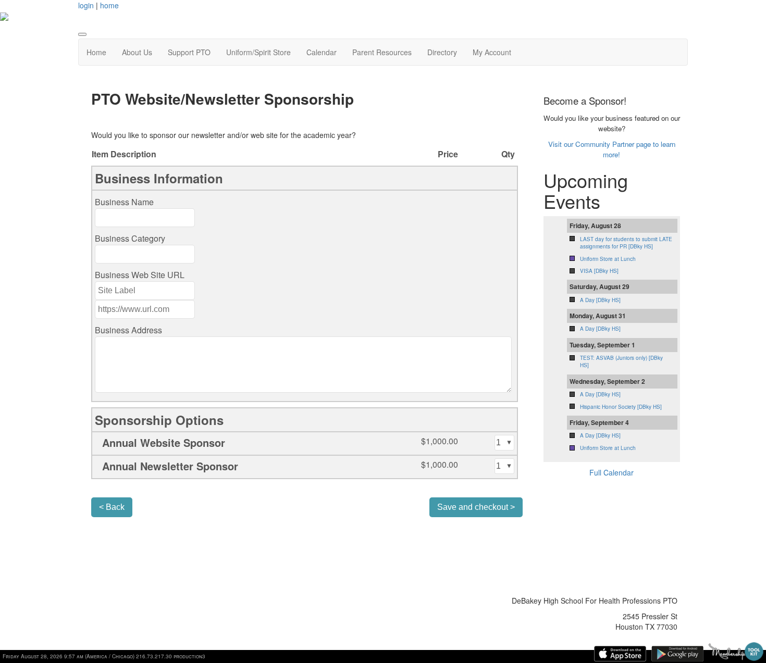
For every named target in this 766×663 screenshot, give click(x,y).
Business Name (124, 202)
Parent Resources (382, 52)
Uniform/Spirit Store (258, 52)
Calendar (321, 52)
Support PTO (189, 52)
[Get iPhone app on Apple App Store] (620, 653)
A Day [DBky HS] (600, 300)
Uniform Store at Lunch (608, 258)
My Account (492, 52)
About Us (137, 52)
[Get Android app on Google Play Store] (677, 653)
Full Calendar (611, 472)
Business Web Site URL (139, 275)
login (86, 5)
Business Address (128, 330)
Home (96, 52)
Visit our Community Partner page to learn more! (611, 149)
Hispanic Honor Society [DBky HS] (621, 406)
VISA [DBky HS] (599, 270)
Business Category (130, 238)
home (109, 5)
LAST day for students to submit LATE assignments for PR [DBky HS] (626, 242)
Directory (442, 52)
